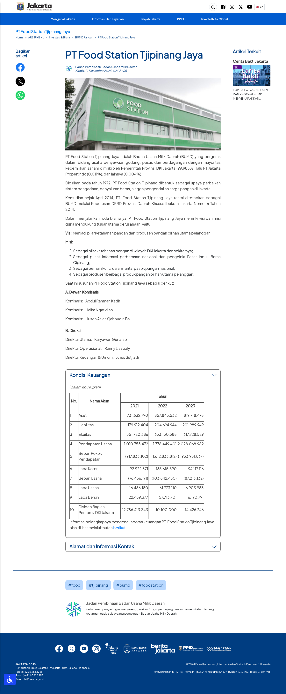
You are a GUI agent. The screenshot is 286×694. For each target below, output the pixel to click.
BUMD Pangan (84, 37)
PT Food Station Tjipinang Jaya (116, 37)
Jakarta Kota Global (214, 19)
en (261, 7)
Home (20, 37)
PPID (180, 19)
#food (74, 585)
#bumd (123, 585)
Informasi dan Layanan (108, 19)
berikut (119, 527)
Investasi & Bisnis (59, 37)
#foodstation (151, 585)
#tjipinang (98, 585)
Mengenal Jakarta (63, 19)
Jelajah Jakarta (150, 19)
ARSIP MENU (36, 37)
